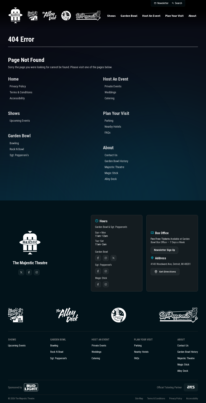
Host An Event (151, 16)
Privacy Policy (18, 86)
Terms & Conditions (21, 92)
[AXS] (191, 387)
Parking (109, 120)
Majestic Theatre (114, 167)
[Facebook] (29, 272)
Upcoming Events (20, 120)
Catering (109, 98)
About (192, 16)
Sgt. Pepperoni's (19, 155)
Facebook (98, 258)
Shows (111, 16)
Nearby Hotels (113, 126)
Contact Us (111, 155)
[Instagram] (37, 272)
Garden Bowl (129, 16)
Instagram (106, 258)
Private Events (113, 86)
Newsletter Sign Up (164, 250)
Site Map (139, 398)
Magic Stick (111, 173)
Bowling (14, 143)
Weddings (110, 92)
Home (13, 79)
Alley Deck (111, 179)
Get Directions (167, 271)
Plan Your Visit (174, 16)
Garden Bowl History (116, 161)
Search (178, 3)
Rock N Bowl (17, 149)
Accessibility (17, 98)
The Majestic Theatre (15, 16)
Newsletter (163, 3)
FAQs (108, 132)
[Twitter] (21, 272)
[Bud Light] (31, 387)
